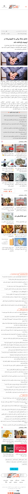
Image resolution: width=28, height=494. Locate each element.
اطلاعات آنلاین (14, 6)
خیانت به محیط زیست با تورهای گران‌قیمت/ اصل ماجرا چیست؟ (14, 352)
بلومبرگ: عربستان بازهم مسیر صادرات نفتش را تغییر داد (15, 289)
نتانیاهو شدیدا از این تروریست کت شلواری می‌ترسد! (16, 294)
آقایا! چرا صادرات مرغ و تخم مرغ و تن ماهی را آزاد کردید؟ (15, 384)
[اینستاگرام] (12, 493)
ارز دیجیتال (8, 461)
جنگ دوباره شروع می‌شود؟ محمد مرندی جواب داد (16, 286)
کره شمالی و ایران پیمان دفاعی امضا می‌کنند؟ (17, 279)
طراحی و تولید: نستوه (13, 490)
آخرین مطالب (22, 309)
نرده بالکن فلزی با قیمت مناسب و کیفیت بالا (17, 412)
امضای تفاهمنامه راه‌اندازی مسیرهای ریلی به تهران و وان (15, 316)
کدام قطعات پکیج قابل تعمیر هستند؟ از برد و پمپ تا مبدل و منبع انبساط (14, 421)
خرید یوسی (25, 461)
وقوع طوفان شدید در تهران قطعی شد (19, 291)
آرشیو (10, 482)
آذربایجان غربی (18, 31)
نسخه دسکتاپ (14, 469)
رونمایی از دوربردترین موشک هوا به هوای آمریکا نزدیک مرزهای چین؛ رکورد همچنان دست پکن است (14, 324)
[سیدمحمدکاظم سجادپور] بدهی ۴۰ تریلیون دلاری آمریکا (15, 342)
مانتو (26, 459)
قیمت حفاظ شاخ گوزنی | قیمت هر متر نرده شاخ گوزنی (15, 416)
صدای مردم (6, 480)
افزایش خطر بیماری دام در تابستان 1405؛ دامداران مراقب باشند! (14, 409)
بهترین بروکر (14, 461)
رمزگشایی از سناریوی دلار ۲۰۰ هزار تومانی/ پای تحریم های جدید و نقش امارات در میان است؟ (14, 335)
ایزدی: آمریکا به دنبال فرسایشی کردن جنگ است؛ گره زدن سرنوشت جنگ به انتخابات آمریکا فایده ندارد (14, 358)
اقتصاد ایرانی (19, 461)
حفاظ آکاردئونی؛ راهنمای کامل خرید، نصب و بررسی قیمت (15, 419)
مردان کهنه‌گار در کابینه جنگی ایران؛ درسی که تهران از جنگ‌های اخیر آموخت (14, 125)
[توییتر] (10, 493)
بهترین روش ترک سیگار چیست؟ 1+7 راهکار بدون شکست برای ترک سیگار (14, 402)
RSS (6, 482)
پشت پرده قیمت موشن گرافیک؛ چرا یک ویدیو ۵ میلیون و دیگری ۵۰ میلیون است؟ (14, 406)
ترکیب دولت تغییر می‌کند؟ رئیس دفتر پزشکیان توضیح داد (15, 389)
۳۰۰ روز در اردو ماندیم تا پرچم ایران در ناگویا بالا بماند (16, 392)
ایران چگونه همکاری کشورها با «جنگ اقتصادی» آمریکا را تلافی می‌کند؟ (15, 302)
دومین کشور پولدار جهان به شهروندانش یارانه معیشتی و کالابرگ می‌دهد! (14, 133)
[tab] (23, 274)
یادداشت (21, 482)
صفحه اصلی (24, 31)
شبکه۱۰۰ (23, 480)
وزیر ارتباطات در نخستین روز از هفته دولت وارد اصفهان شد (15, 347)
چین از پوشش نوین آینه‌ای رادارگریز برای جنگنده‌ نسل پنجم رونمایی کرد (15, 339)
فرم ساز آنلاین (15, 459)
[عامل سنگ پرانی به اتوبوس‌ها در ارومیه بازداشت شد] (14, 58)
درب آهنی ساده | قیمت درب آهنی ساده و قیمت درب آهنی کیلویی (14, 414)
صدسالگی (17, 480)
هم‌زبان (11, 480)
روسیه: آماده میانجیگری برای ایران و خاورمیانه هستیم (16, 327)
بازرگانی (23, 395)
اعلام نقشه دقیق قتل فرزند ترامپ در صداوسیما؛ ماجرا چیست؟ (14, 277)
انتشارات (15, 482)
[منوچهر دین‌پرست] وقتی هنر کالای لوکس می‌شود (16, 369)
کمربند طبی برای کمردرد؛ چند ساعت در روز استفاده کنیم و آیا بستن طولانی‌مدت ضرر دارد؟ (15, 398)
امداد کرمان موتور (9, 459)
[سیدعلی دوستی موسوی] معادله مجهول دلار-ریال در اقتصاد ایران (13, 345)
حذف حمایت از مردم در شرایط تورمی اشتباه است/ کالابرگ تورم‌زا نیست (14, 377)
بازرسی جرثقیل (21, 459)
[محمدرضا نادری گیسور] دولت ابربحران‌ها (18, 355)
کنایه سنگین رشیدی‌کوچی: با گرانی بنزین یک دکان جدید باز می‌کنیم (15, 366)
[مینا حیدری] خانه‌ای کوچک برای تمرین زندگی (17, 350)
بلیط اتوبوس (24, 464)
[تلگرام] (8, 493)
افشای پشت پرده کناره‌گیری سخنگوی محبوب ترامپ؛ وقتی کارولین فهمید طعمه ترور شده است (14, 137)
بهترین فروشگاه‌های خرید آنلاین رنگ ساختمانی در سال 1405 (14, 425)
